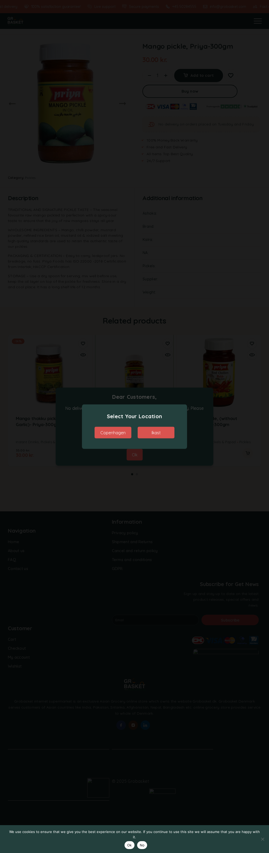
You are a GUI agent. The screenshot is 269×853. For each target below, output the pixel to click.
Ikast (156, 432)
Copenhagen (113, 432)
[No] (262, 839)
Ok (129, 845)
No (142, 845)
